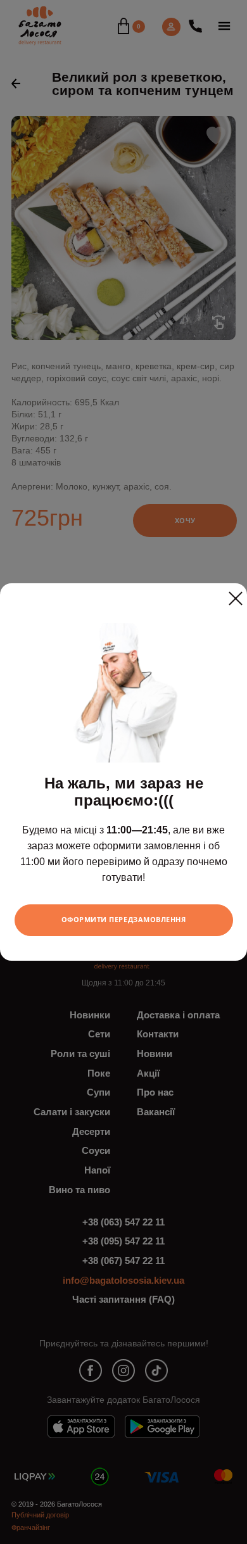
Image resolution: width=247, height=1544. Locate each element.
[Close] (235, 593)
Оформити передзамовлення (123, 919)
